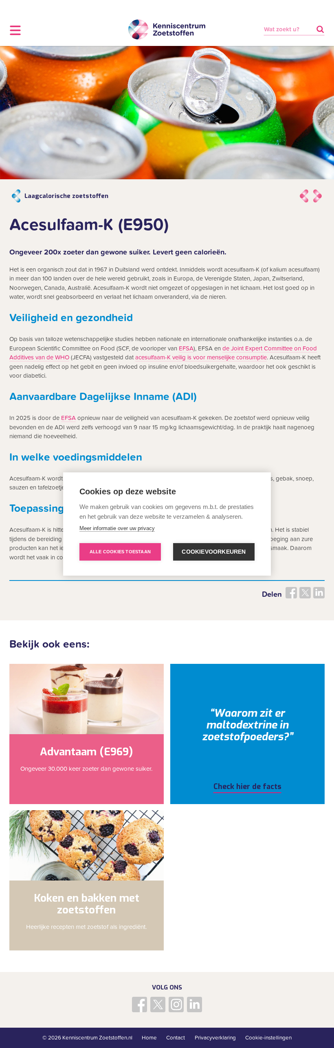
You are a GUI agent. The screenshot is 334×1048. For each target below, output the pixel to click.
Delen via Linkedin (319, 592)
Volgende (318, 196)
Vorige (304, 196)
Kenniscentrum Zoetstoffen (166, 30)
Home (149, 1038)
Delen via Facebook (291, 592)
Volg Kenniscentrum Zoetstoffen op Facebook (139, 1004)
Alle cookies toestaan (120, 551)
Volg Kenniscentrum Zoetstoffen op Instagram (176, 1004)
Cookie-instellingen (268, 1038)
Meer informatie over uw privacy (117, 528)
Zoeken (320, 29)
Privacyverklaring (215, 1038)
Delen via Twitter (305, 592)
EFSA (186, 348)
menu (15, 30)
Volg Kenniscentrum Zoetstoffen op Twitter (158, 1004)
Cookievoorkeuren (214, 552)
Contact (175, 1038)
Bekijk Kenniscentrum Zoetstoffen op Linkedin (194, 1004)
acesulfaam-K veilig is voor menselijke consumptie (201, 357)
